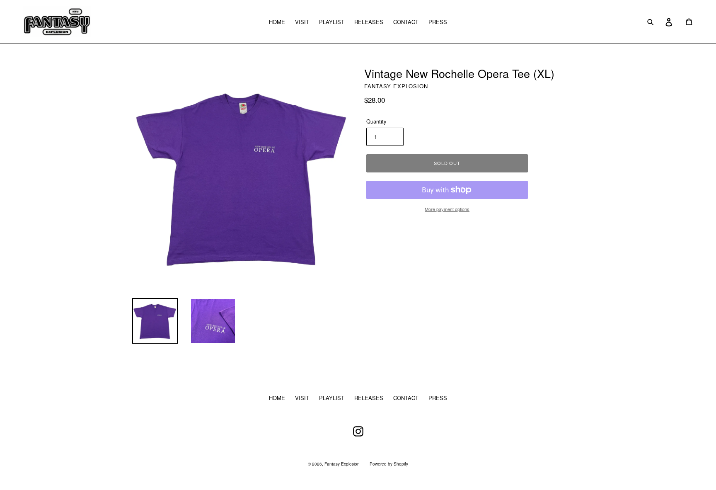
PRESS (437, 22)
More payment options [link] (447, 209)
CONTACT (405, 22)
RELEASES (368, 22)
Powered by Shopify (389, 464)
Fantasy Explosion (342, 464)
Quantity (376, 121)
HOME (277, 22)
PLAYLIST (331, 22)
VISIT (302, 22)
